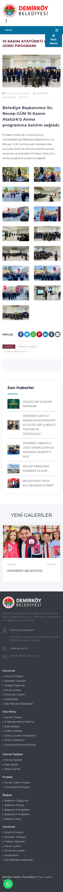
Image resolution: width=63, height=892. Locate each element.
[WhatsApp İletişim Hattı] (8, 884)
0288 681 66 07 (19, 648)
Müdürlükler (11, 699)
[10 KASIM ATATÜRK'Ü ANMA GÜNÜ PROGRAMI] (15, 174)
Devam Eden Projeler (17, 782)
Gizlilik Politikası (13, 730)
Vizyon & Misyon (13, 676)
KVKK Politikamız (14, 740)
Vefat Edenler (12, 769)
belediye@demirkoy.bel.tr (24, 655)
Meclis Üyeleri (12, 690)
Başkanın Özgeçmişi (16, 800)
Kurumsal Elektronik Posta (20, 744)
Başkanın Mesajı (14, 805)
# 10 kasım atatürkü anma (15, 351)
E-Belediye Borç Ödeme (19, 721)
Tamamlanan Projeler (17, 787)
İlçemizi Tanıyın (13, 717)
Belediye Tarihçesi (15, 680)
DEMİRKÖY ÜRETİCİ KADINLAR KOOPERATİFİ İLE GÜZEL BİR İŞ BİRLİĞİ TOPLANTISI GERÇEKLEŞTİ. (39, 424)
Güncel (11, 564)
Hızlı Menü (54, 41)
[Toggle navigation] (6, 21)
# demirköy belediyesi (27, 346)
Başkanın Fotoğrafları (17, 809)
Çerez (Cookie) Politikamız (20, 735)
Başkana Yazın (12, 818)
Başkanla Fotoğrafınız (17, 814)
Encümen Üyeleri (14, 694)
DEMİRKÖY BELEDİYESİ (24, 571)
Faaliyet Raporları (14, 685)
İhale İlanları (11, 764)
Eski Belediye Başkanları (18, 703)
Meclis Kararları (13, 759)
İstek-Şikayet (12, 726)
